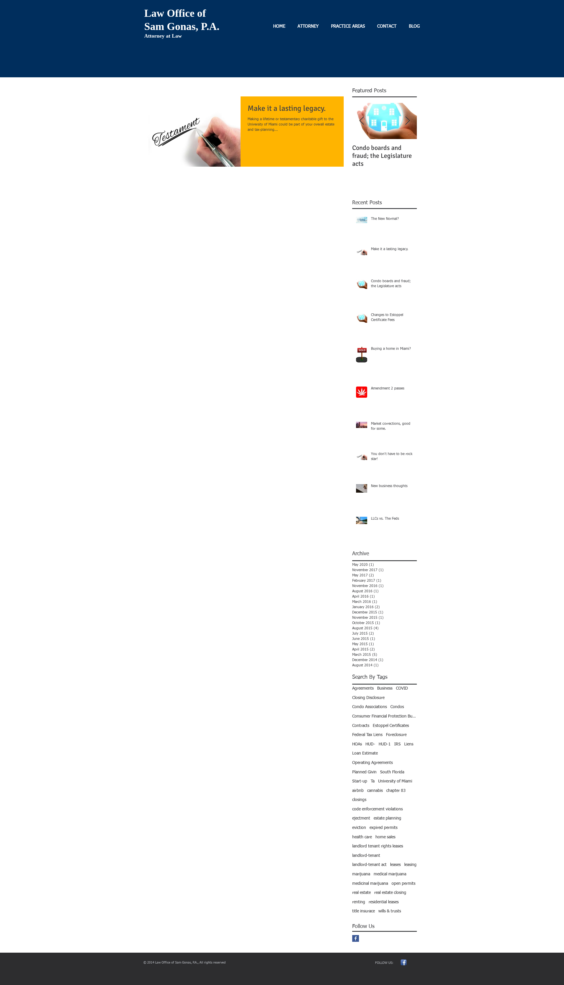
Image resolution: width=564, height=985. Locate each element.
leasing (410, 865)
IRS (397, 744)
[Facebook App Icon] (404, 962)
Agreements (363, 688)
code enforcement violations (377, 809)
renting (358, 902)
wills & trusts (389, 911)
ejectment (361, 818)
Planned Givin (364, 772)
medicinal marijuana (370, 884)
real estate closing (390, 893)
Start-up (359, 781)
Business (384, 688)
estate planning (387, 818)
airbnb (358, 791)
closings (359, 800)
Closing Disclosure (368, 698)
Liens (408, 744)
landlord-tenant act (369, 865)
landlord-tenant (366, 856)
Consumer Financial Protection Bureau (384, 716)
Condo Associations (369, 707)
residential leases (384, 902)
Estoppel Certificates (391, 726)
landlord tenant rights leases (377, 846)
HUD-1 (385, 744)
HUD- (370, 744)
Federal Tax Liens (367, 735)
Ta (373, 781)
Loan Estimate (365, 753)
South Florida (392, 772)
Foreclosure (396, 735)
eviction (359, 828)
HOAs (357, 744)
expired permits (383, 828)
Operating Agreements (372, 763)
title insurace (363, 911)
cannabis (375, 791)
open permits (403, 884)
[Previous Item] (361, 121)
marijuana (361, 874)
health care (362, 837)
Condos (397, 707)
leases (395, 865)
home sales (385, 837)
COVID (402, 688)
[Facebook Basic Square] (355, 938)
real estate (361, 893)
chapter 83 (396, 791)
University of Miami (395, 781)
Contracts (360, 726)
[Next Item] (407, 121)
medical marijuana (390, 874)
